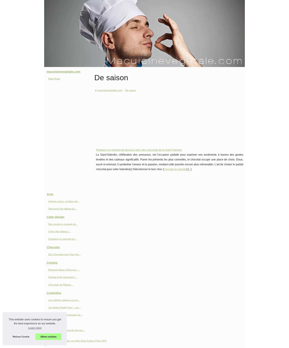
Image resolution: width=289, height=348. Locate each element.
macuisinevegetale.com (109, 90)
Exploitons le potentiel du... (62, 239)
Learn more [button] (35, 328)
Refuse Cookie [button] (21, 336)
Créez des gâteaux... (59, 231)
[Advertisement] (169, 117)
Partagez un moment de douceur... (66, 330)
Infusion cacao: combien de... (63, 201)
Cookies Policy (94, 341)
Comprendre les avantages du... (65, 315)
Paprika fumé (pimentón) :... (63, 277)
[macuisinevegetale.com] (144, 33)
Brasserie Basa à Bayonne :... (64, 269)
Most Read (54, 78)
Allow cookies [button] (48, 336)
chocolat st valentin (175, 169)
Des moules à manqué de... (63, 224)
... (190, 169)
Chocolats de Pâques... (60, 284)
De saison (130, 90)
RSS (104, 341)
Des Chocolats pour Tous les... (64, 254)
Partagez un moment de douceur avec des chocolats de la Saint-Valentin (139, 150)
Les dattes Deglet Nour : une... (64, 307)
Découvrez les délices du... (62, 208)
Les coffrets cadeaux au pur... (64, 300)
